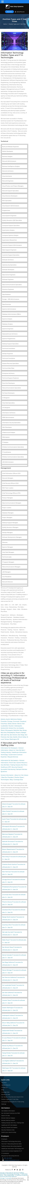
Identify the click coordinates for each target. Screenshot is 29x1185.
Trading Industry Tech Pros (18, 765)
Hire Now (9, 11)
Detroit (19, 723)
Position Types (19, 777)
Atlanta (3, 719)
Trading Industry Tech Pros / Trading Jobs (12, 1122)
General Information (7, 775)
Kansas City (12, 728)
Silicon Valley (22, 737)
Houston (11, 726)
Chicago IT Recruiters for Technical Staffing (12, 1172)
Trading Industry (6, 752)
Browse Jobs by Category (8, 1118)
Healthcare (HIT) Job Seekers (9, 1125)
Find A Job (12, 762)
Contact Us (4, 1087)
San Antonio (13, 734)
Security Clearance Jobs (7, 1130)
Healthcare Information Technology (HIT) (12, 1148)
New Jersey (23, 730)
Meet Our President (8, 777)
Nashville (16, 730)
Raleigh (23, 732)
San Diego (21, 734)
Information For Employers (9, 748)
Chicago (9, 721)
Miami (3, 730)
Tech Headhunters (9, 1175)
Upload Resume (20, 11)
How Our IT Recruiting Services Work (11, 1143)
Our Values (24, 775)
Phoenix (18, 732)
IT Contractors (5, 1153)
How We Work (20, 750)
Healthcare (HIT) (6, 767)
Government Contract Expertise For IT (11, 1151)
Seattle (15, 737)
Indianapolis (18, 726)
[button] (2, 2)
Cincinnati (16, 721)
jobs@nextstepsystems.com (11, 1160)
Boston (19, 719)
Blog (11, 779)
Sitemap (3, 1104)
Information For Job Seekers (9, 760)
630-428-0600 (8, 1158)
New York (4, 732)
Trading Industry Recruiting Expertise (11, 1146)
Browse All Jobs (5, 1094)
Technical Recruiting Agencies (8, 1176)
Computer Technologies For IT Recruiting (12, 1101)
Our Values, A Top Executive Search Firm (12, 1097)
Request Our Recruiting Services (10, 1155)
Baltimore (14, 719)
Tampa (7, 739)
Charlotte (4, 721)
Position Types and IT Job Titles (9, 1099)
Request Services (13, 757)
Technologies (5, 779)
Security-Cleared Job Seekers (9, 1127)
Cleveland (23, 721)
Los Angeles (20, 728)
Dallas (10, 723)
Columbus (4, 723)
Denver (14, 723)
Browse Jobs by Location (8, 1120)
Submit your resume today (8, 1132)
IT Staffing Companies (21, 1175)
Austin (8, 719)
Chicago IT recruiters (5, 1178)
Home (5, 24)
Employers (4, 1139)
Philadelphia (11, 732)
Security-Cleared (17, 767)
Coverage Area (18, 779)
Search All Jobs (5, 1115)
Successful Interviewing (8, 769)
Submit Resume (22, 762)
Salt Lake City (5, 734)
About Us (12, 750)
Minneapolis (9, 730)
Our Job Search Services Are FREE (10, 1113)
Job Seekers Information (8, 1110)
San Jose (9, 737)
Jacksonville (4, 728)
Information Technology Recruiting (11, 1141)
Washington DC (14, 739)
